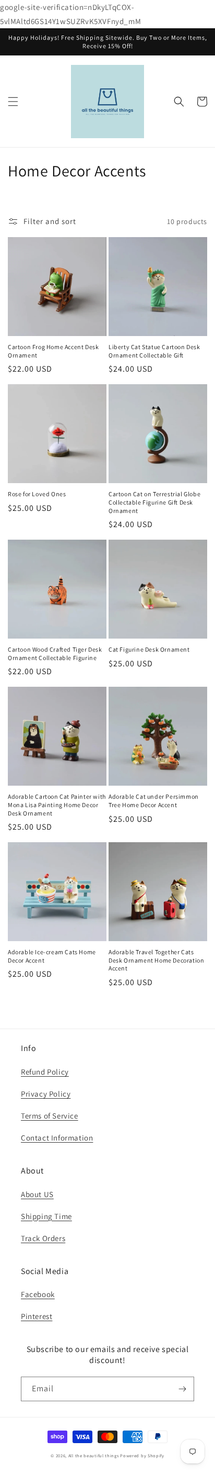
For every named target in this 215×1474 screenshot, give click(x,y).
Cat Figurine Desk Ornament (149, 649)
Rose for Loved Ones (37, 494)
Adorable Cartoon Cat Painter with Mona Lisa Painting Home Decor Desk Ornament (57, 804)
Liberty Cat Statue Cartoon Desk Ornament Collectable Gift (154, 351)
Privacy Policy (45, 1094)
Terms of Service (49, 1116)
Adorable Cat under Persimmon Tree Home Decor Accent (154, 800)
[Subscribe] (182, 1389)
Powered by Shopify (142, 1455)
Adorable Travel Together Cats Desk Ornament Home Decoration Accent (156, 960)
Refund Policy (45, 1072)
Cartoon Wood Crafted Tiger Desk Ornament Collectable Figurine (55, 653)
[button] (13, 101)
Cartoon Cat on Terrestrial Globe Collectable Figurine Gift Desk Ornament (154, 502)
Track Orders (43, 1238)
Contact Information (57, 1138)
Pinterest (36, 1316)
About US (37, 1194)
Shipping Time (46, 1216)
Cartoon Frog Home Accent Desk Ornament (53, 351)
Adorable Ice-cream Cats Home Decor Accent (52, 956)
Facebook (38, 1294)
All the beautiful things (93, 1455)
